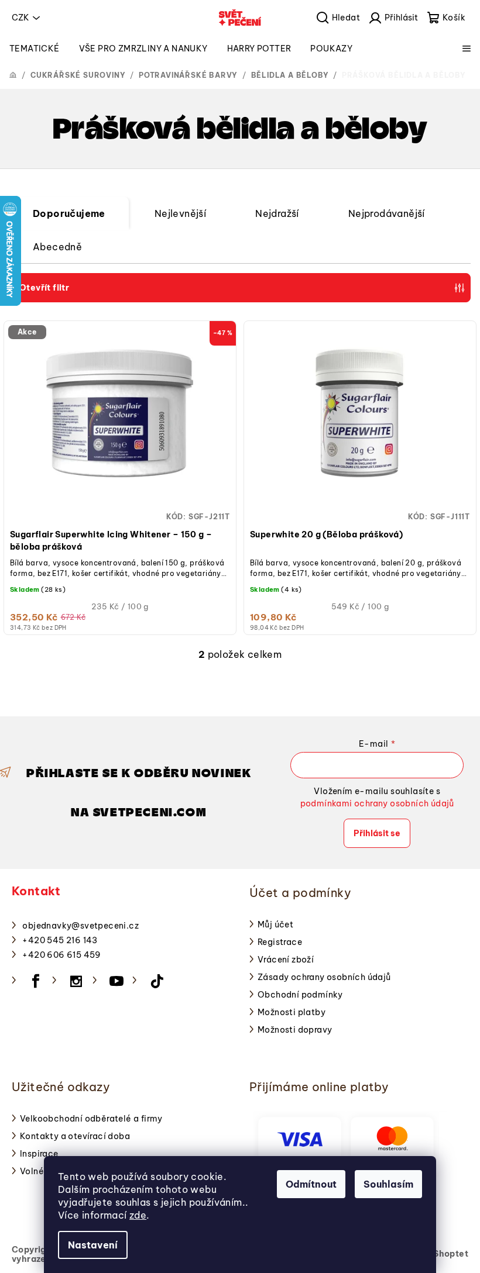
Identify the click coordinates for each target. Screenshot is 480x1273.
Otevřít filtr (44, 287)
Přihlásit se (377, 833)
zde (137, 1215)
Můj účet (275, 924)
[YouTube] (116, 981)
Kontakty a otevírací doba (75, 1136)
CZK (20, 17)
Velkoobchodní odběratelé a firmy (91, 1118)
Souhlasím (388, 1184)
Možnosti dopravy (295, 1029)
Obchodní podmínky (300, 994)
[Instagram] (76, 981)
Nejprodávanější (386, 213)
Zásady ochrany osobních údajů (324, 977)
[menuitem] (34, 48)
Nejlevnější (180, 213)
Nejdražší (277, 213)
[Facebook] (35, 981)
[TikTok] (156, 981)
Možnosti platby (291, 1012)
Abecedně (57, 247)
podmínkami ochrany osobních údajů (377, 803)
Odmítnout (311, 1184)
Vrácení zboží (286, 959)
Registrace (280, 942)
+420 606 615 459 (61, 955)
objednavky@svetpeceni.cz (80, 925)
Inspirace (39, 1153)
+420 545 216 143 (59, 940)
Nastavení (93, 1245)
